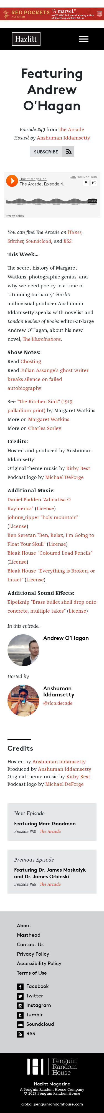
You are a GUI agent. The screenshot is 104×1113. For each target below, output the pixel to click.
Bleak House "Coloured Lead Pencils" (50, 553)
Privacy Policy (33, 954)
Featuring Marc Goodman (45, 823)
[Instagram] (20, 1005)
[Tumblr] (20, 1015)
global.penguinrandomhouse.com (52, 1104)
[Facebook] (20, 987)
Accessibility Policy (39, 963)
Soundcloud (38, 241)
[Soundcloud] (20, 1024)
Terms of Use (32, 973)
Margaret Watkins (48, 419)
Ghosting (31, 361)
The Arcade (71, 129)
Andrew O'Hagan (66, 637)
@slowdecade (57, 703)
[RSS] (20, 1034)
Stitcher (15, 241)
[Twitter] (20, 996)
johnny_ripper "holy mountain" (42, 517)
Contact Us (30, 944)
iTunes (75, 232)
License (45, 508)
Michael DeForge (64, 477)
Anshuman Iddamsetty (63, 138)
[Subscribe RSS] (69, 152)
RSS (68, 241)
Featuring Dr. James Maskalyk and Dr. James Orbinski (50, 873)
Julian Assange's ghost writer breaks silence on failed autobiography (47, 379)
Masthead (28, 935)
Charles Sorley (44, 428)
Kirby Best (78, 468)
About (24, 925)
